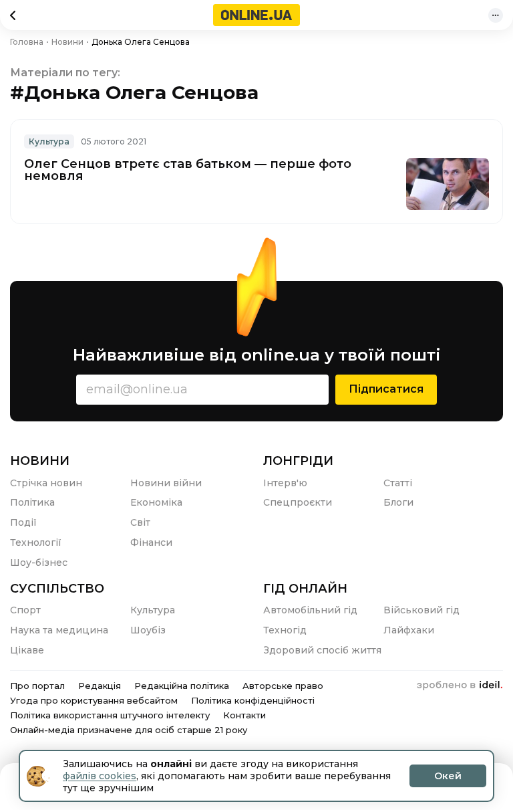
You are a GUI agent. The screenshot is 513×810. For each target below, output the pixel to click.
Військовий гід (421, 610)
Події (23, 522)
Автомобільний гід (310, 610)
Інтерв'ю (285, 483)
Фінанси (151, 542)
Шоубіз (148, 630)
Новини (39, 460)
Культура (49, 141)
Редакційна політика (181, 685)
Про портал (37, 685)
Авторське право (282, 685)
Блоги (398, 502)
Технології (35, 542)
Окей (448, 776)
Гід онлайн (305, 588)
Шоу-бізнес (38, 562)
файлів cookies (99, 776)
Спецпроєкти (297, 502)
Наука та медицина (59, 630)
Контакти (244, 715)
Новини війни (166, 483)
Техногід (285, 630)
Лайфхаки (408, 630)
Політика (32, 502)
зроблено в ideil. (459, 685)
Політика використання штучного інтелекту (110, 715)
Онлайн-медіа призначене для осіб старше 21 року (128, 729)
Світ (140, 522)
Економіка (156, 502)
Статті (397, 483)
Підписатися (386, 389)
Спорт (25, 610)
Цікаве (27, 650)
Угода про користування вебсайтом (94, 700)
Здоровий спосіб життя (322, 650)
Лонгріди (298, 460)
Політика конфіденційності (253, 700)
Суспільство (57, 588)
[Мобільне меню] (495, 15)
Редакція (99, 685)
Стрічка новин (46, 483)
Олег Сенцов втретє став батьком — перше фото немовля (187, 170)
